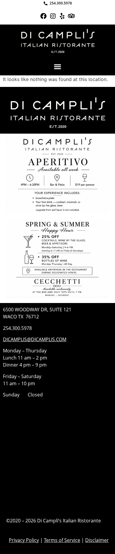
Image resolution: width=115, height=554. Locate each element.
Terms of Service (62, 540)
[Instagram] (53, 16)
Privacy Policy (24, 540)
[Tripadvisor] (71, 16)
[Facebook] (43, 16)
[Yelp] (62, 16)
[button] (57, 66)
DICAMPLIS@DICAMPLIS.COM (34, 339)
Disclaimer (97, 540)
